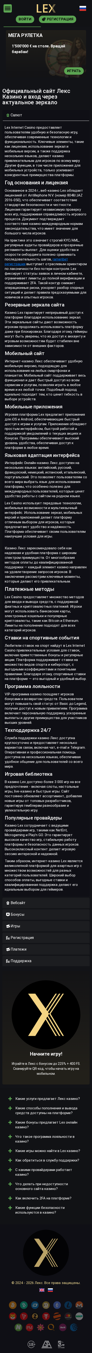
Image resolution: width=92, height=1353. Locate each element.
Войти (25, 19)
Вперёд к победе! (46, 1042)
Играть (74, 71)
